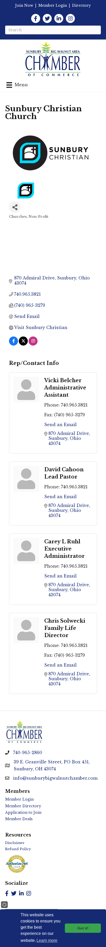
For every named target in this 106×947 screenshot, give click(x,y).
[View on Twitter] (23, 344)
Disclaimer (15, 843)
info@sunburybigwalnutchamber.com (55, 778)
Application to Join (23, 812)
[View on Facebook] (13, 344)
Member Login (52, 5)
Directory (81, 5)
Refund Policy (18, 849)
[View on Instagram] (33, 344)
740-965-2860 (27, 752)
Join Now (24, 5)
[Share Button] (15, 207)
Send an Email (60, 424)
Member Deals (19, 819)
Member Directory (23, 806)
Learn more (47, 940)
